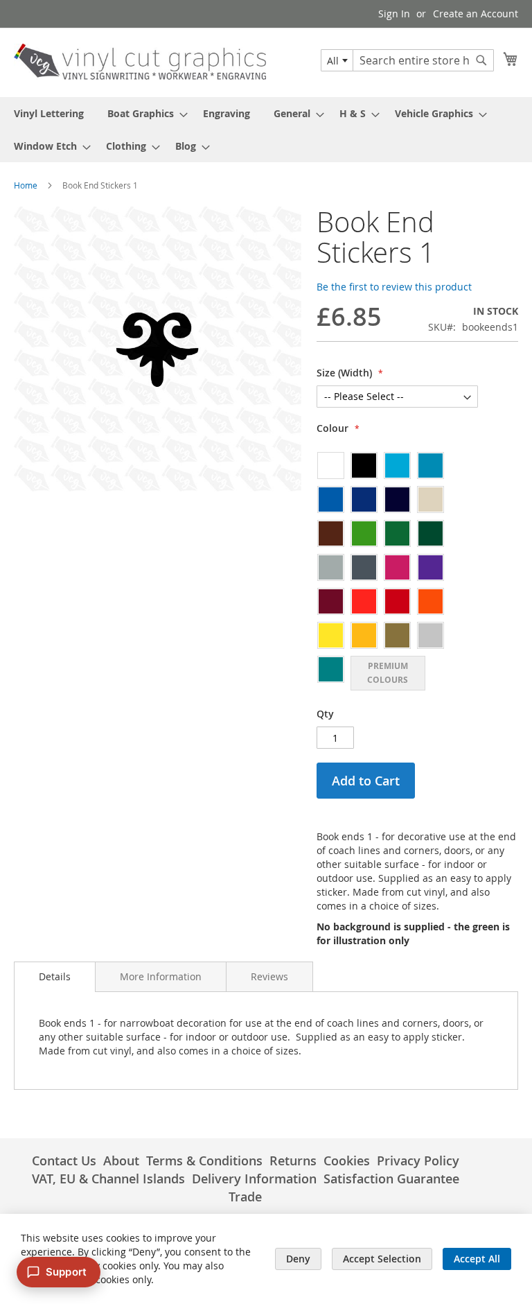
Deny (298, 1258)
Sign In (394, 13)
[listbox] (397, 570)
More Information (161, 976)
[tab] (55, 977)
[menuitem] (49, 113)
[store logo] (140, 62)
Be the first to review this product (394, 286)
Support (66, 1271)
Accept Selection (382, 1258)
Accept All (477, 1258)
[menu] (266, 129)
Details (55, 976)
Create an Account (475, 13)
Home (25, 185)
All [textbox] (333, 60)
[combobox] (337, 60)
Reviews (269, 976)
